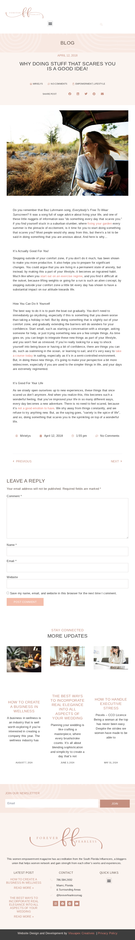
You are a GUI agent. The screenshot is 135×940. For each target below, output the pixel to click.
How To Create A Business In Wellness (24, 706)
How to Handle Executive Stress (111, 703)
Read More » (24, 887)
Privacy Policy (107, 933)
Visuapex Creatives (81, 933)
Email (11, 561)
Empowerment (84, 84)
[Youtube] (76, 903)
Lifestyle (99, 84)
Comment (14, 496)
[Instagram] (55, 903)
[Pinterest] (69, 903)
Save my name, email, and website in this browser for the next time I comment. (63, 593)
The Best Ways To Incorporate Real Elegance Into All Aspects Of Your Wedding (23, 904)
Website (12, 577)
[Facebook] (62, 903)
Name (12, 544)
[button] (50, 23)
